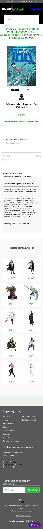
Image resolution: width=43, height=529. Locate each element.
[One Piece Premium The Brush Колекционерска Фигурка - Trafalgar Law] (31, 266)
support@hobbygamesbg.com (14, 452)
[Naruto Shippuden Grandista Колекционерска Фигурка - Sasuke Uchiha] (31, 344)
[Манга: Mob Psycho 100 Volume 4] (21, 85)
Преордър (7, 434)
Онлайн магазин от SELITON (21, 521)
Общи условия (9, 430)
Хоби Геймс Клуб (29, 420)
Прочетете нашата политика (22, 511)
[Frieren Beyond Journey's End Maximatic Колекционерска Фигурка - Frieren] (11, 318)
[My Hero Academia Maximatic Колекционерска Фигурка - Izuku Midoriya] (11, 292)
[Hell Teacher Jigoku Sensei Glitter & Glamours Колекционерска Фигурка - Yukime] (31, 370)
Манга (8, 26)
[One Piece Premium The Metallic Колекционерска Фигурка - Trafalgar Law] (11, 266)
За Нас (5, 420)
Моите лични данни (23, 516)
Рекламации (8, 416)
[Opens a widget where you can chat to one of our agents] (35, 525)
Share (16, 90)
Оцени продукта (7, 160)
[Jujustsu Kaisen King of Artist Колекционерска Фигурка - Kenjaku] (31, 318)
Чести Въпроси (9, 423)
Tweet (27, 90)
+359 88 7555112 (36, 9)
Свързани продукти (12, 176)
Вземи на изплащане (11, 441)
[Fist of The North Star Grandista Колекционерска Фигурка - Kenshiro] (11, 370)
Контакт (6, 427)
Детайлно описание (12, 174)
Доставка (28, 176)
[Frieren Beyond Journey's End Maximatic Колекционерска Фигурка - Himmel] (31, 292)
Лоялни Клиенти (28, 416)
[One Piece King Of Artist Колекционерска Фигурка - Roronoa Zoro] (11, 344)
